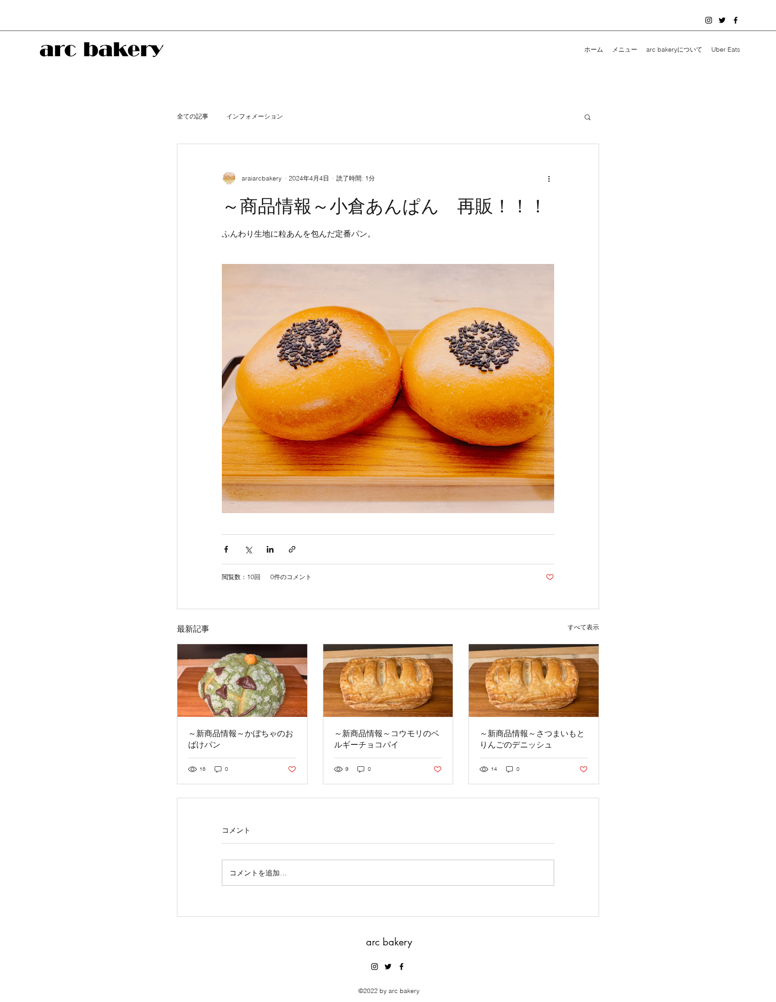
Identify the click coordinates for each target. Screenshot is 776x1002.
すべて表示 (583, 627)
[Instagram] (708, 20)
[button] (587, 116)
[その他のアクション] (548, 178)
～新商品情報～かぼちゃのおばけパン (240, 739)
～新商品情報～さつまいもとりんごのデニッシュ (532, 739)
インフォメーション (254, 116)
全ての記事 (192, 116)
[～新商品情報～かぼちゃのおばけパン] (242, 680)
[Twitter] (722, 20)
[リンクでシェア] (292, 549)
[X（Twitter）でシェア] (248, 549)
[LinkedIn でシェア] (270, 549)
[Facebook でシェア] (226, 549)
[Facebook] (735, 20)
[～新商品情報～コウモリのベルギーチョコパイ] (388, 680)
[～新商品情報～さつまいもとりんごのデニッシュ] (534, 680)
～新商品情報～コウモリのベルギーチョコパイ (386, 739)
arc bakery (389, 942)
